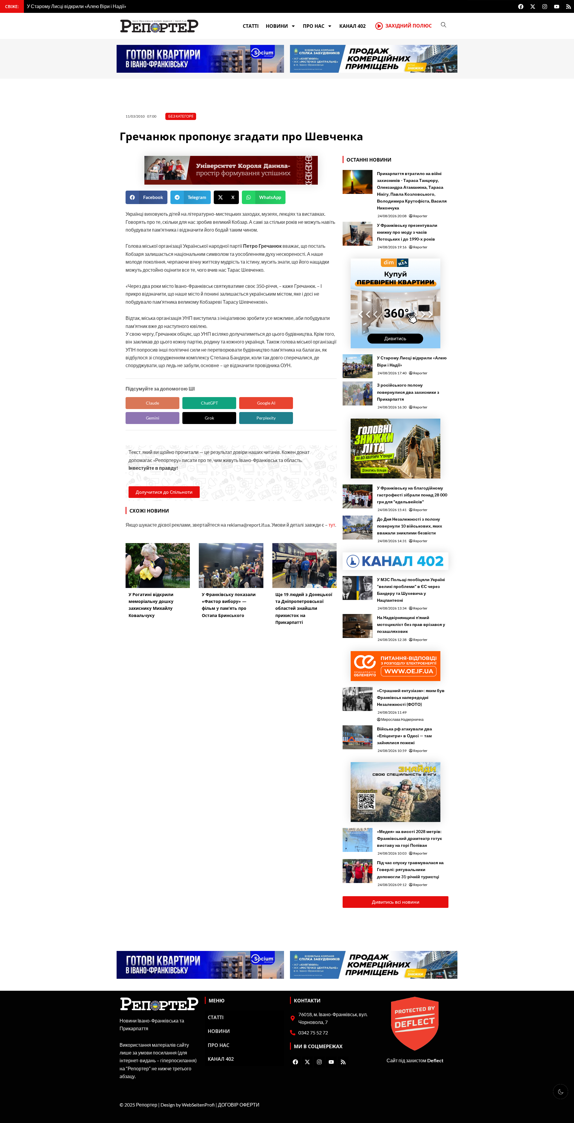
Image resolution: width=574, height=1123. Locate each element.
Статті (251, 26)
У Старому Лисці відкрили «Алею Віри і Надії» (412, 361)
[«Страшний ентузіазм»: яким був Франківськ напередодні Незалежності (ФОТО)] (358, 699)
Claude (152, 402)
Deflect (435, 1060)
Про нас (313, 26)
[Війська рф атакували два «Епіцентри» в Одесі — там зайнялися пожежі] (358, 737)
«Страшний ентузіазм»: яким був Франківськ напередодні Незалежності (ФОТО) (411, 697)
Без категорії (180, 116)
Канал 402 (352, 26)
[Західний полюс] (379, 26)
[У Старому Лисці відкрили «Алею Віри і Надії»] (358, 366)
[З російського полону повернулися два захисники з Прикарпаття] (358, 393)
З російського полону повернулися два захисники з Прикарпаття (408, 391)
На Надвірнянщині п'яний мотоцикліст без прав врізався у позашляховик (411, 624)
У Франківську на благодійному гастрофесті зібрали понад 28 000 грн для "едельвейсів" (412, 494)
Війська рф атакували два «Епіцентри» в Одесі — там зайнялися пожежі (404, 735)
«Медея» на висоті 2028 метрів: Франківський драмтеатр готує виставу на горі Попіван (409, 838)
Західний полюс (408, 25)
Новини (277, 26)
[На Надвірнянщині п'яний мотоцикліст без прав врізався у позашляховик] (358, 626)
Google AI (266, 402)
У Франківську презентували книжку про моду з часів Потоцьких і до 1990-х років (407, 232)
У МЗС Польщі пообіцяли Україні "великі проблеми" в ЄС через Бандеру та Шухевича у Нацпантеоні (411, 590)
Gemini (152, 417)
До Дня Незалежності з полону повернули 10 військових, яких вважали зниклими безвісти (409, 525)
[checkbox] (560, 1091)
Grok (209, 417)
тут (332, 525)
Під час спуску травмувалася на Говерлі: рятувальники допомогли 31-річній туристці (410, 869)
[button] (146, 197)
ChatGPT (209, 402)
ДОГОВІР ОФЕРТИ (238, 1104)
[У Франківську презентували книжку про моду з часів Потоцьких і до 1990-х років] (358, 234)
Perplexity (266, 417)
